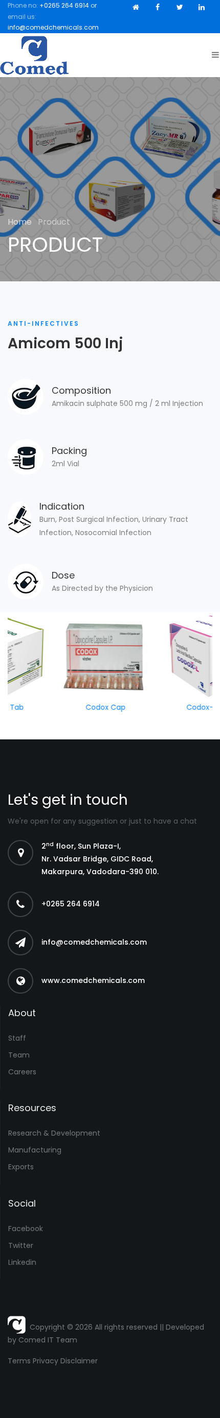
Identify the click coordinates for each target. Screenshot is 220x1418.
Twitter (20, 1245)
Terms (19, 1361)
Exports (21, 1167)
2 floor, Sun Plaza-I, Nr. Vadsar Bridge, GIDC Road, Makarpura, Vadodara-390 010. (100, 859)
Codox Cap (97, 707)
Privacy (45, 1361)
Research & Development (54, 1133)
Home (21, 222)
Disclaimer (79, 1361)
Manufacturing (34, 1150)
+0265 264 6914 (64, 5)
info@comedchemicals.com (53, 27)
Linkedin (22, 1262)
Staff (17, 1038)
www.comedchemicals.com (93, 980)
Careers (22, 1072)
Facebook (25, 1228)
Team (19, 1055)
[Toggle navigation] (213, 55)
